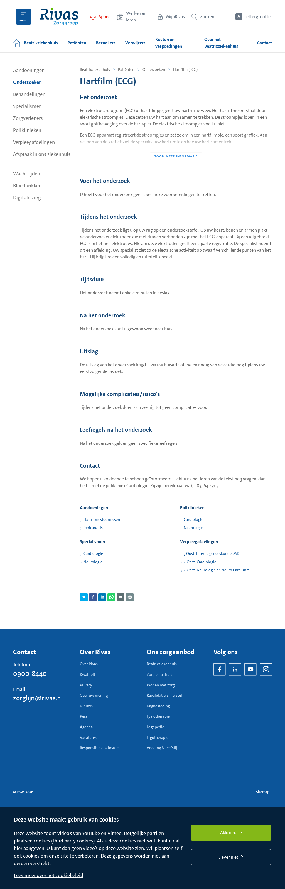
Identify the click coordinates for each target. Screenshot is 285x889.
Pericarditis (93, 527)
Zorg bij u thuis (159, 674)
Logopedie (155, 726)
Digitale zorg (27, 197)
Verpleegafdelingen (34, 142)
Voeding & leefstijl (162, 747)
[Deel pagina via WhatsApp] (111, 597)
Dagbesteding (158, 705)
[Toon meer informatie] (176, 145)
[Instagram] (266, 669)
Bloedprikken (27, 185)
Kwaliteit (87, 674)
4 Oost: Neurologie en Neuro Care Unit (216, 569)
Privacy (86, 685)
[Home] (59, 16)
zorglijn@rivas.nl (38, 698)
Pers (83, 716)
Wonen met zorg (161, 685)
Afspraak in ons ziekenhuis (41, 154)
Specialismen (27, 106)
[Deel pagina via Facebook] (93, 597)
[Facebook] (219, 669)
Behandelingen (29, 94)
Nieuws (86, 705)
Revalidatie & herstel (164, 695)
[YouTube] (250, 669)
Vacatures (88, 737)
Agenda (86, 726)
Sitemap (262, 792)
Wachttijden (27, 173)
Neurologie (193, 527)
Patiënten (126, 69)
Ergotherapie (157, 737)
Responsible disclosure (99, 747)
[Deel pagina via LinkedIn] (102, 597)
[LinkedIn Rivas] (235, 669)
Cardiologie (193, 519)
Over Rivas (89, 663)
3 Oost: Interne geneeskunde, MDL (212, 553)
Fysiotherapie (158, 716)
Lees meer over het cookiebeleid (48, 875)
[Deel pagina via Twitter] (84, 597)
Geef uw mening (94, 695)
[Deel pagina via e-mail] (120, 597)
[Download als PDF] (130, 597)
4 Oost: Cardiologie (200, 561)
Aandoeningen (29, 70)
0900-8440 (30, 673)
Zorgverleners (28, 118)
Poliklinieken (27, 130)
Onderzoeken (27, 82)
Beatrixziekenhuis (95, 69)
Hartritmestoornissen (101, 519)
